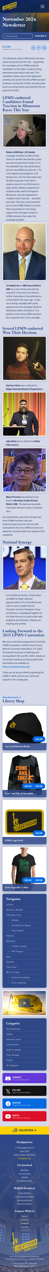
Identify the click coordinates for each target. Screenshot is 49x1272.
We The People (12, 972)
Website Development (21, 1266)
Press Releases (12, 1055)
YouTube (24, 1226)
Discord (24, 1216)
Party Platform (17, 930)
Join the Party (24, 1173)
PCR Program (17, 951)
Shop (8, 956)
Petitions (10, 935)
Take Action (11, 967)
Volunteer (24, 1170)
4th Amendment (13, 1029)
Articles (9, 904)
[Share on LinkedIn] (44, 48)
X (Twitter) (24, 1219)
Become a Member (14, 909)
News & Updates (13, 1049)
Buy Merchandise (24, 1181)
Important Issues (13, 1039)
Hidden (9, 1034)
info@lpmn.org (24, 1158)
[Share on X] (33, 48)
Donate (24, 1177)
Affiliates (15, 920)
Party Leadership (18, 982)
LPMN (8, 46)
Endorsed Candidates (20, 977)
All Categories (12, 1065)
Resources (10, 941)
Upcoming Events (24, 1200)
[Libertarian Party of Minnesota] (10, 6)
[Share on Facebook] (39, 48)
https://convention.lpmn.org (16, 666)
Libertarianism (12, 1044)
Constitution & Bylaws (21, 925)
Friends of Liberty (19, 946)
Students (10, 961)
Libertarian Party (13, 915)
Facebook (24, 1223)
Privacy (9, 1060)
